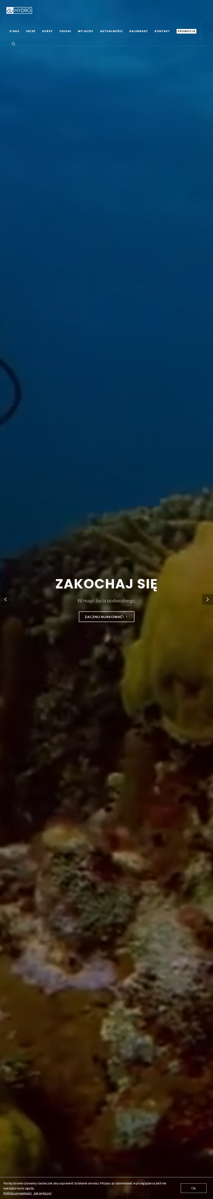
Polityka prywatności (17, 1193)
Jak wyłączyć (42, 1193)
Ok (193, 1188)
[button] (5, 599)
